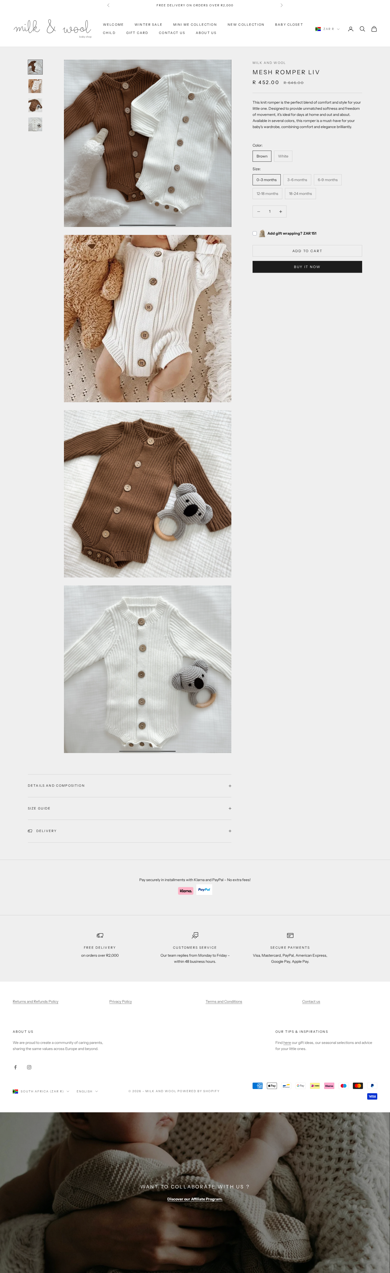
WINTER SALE (149, 25)
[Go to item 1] (35, 67)
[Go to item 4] (35, 124)
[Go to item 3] (35, 105)
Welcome (113, 25)
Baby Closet (289, 25)
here (287, 1042)
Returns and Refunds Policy (35, 1001)
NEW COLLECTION (246, 25)
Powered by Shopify (198, 1091)
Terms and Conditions (224, 1001)
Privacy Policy (120, 1001)
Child (109, 33)
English (85, 1091)
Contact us (172, 33)
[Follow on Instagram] (29, 1067)
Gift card (137, 33)
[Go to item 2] (35, 86)
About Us (206, 33)
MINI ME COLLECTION (195, 25)
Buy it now (307, 267)
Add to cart (307, 251)
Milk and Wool (269, 63)
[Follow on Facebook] (15, 1067)
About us (23, 1032)
